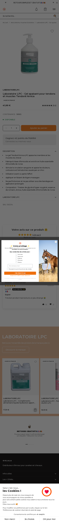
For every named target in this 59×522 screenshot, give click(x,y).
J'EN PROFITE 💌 (20, 273)
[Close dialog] (56, 242)
